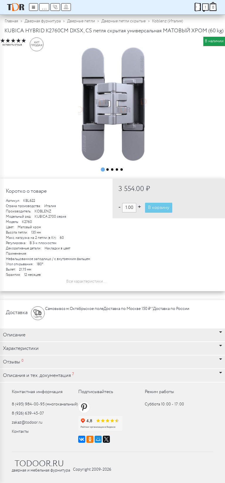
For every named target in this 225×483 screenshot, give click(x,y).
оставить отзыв (12, 45)
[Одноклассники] (89, 439)
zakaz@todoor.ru (27, 422)
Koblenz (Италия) (167, 21)
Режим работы (159, 391)
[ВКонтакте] (81, 439)
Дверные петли (81, 21)
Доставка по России (171, 309)
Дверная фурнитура (43, 21)
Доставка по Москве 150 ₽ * (128, 309)
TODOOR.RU (39, 464)
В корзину (158, 207)
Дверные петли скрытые (123, 21)
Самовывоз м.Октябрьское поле (74, 309)
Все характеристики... (86, 281)
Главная (11, 21)
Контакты (20, 432)
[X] (106, 439)
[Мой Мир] (98, 439)
